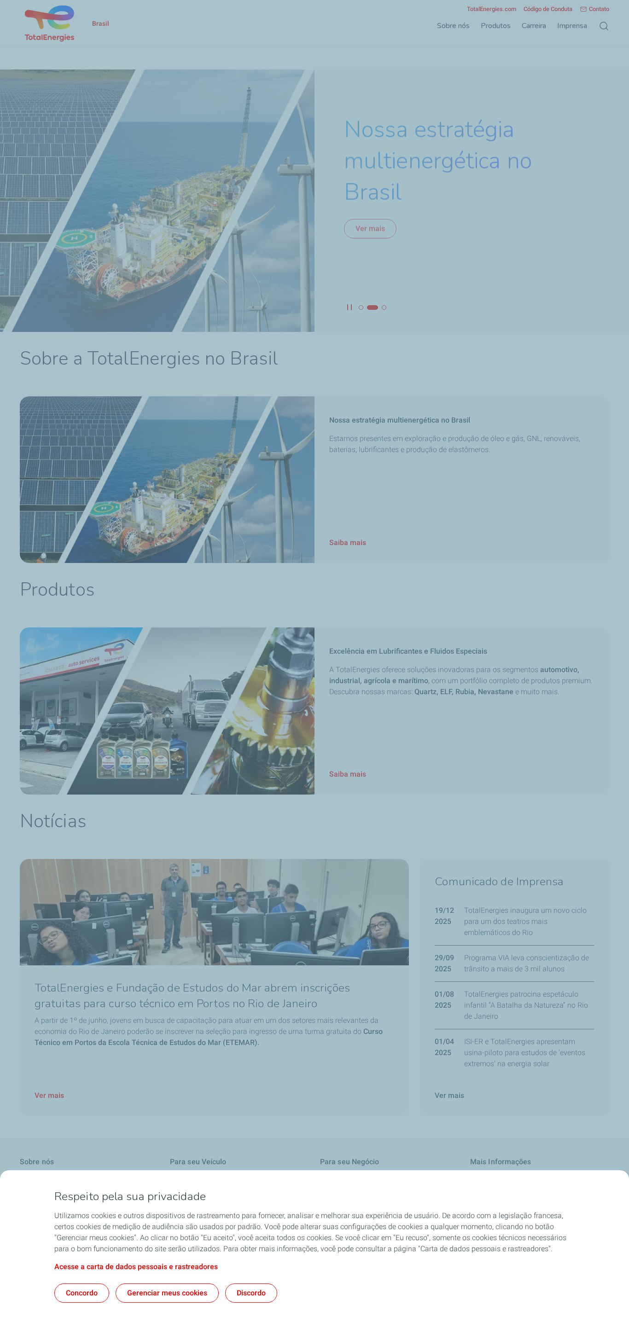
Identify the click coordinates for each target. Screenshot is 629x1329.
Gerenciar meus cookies (167, 1292)
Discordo (251, 1292)
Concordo (82, 1292)
